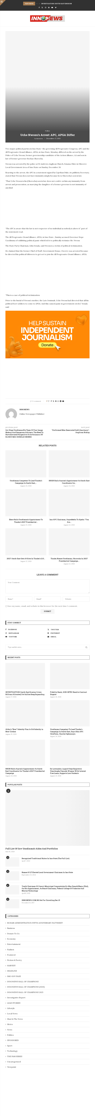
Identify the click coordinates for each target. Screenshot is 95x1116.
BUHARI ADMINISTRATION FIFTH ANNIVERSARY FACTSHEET (35, 923)
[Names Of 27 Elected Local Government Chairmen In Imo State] (12, 875)
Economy (11, 939)
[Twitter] (42, 8)
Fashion (10, 949)
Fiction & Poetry (14, 960)
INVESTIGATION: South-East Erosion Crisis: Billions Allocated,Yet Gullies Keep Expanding (24, 693)
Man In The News (15, 1019)
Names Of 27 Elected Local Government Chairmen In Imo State (47, 872)
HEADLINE (12, 971)
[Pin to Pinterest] (56, 401)
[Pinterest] (48, 8)
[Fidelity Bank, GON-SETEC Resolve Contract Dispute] (70, 676)
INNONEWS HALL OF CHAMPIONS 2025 (25, 992)
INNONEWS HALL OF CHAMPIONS (23, 981)
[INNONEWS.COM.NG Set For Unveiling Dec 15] (12, 903)
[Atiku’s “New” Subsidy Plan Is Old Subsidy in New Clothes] (25, 713)
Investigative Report (16, 997)
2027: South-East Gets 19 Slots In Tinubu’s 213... (26, 558)
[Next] (39, 3)
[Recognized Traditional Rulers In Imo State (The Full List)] (12, 862)
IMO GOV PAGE (14, 976)
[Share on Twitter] (53, 401)
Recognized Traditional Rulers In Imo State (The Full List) (46, 858)
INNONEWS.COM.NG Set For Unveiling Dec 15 (41, 900)
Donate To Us (13, 933)
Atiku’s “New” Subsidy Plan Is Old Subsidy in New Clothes (24, 730)
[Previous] (37, 3)
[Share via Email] (63, 401)
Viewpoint (11, 1067)
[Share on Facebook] (51, 401)
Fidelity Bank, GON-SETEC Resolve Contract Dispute (68, 693)
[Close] (3, 3)
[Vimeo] (55, 8)
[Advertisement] (24, 207)
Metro (10, 1024)
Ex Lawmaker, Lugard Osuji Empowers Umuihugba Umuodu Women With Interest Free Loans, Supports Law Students (68, 771)
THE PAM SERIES (14, 1056)
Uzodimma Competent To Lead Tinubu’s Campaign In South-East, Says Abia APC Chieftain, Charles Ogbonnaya (66, 731)
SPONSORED (13, 1040)
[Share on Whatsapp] (58, 401)
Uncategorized (14, 1062)
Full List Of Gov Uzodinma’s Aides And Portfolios (31, 848)
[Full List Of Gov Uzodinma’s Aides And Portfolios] (47, 818)
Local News (12, 1013)
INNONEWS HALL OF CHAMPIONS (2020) (26, 987)
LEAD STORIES (13, 1003)
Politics (10, 1035)
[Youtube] (52, 8)
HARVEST (11, 965)
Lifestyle (11, 1008)
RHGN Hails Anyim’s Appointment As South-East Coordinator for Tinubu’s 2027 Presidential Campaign (25, 771)
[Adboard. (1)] (47, 312)
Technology (12, 1051)
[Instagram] (45, 8)
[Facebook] (39, 8)
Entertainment (14, 944)
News (9, 1030)
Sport (9, 1046)
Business (11, 928)
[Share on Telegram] (60, 401)
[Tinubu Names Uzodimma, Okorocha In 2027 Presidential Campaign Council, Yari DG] (69, 541)
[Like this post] (48, 401)
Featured (11, 955)
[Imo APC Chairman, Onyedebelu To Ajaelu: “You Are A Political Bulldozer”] (69, 502)
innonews (39, 138)
